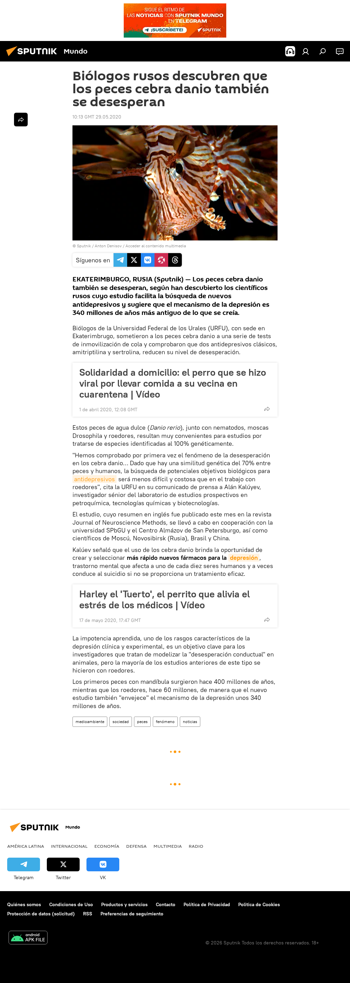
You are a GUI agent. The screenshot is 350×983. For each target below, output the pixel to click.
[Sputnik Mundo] (33, 57)
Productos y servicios (124, 904)
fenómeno (165, 721)
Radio (196, 846)
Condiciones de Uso (71, 904)
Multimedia (167, 846)
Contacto (165, 904)
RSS (87, 914)
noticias (190, 721)
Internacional (69, 846)
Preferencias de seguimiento (131, 914)
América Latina (25, 846)
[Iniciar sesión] (305, 51)
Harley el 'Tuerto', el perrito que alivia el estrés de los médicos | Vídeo (164, 599)
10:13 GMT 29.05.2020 (96, 117)
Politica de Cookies (259, 904)
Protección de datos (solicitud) (41, 914)
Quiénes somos (24, 904)
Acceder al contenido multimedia (155, 245)
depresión (244, 558)
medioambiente (90, 721)
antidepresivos (94, 479)
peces (142, 721)
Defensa (136, 846)
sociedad (120, 721)
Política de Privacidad (207, 904)
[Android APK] (28, 938)
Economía (106, 846)
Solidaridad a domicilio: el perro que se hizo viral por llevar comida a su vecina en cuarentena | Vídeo (172, 383)
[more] (267, 409)
